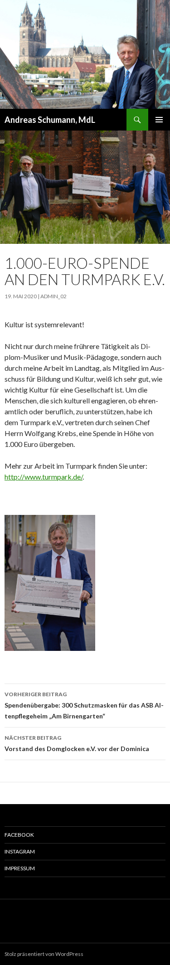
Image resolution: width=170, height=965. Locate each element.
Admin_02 (53, 296)
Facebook (19, 834)
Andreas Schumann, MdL (50, 120)
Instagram (20, 851)
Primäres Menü (159, 120)
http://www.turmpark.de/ (44, 476)
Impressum (20, 868)
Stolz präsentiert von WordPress (44, 953)
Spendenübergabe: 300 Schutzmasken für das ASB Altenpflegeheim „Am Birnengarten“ (84, 705)
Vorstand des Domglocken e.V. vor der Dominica (77, 743)
